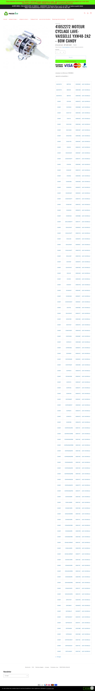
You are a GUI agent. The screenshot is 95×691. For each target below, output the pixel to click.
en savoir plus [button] (50, 688)
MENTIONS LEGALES (65, 667)
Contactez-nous (54, 667)
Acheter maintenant (70, 61)
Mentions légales (39, 667)
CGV (33, 667)
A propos (47, 667)
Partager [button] (59, 656)
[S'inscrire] (26, 675)
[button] (13, 19)
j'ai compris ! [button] (88, 688)
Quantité (57, 49)
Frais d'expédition (66, 47)
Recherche (27, 667)
